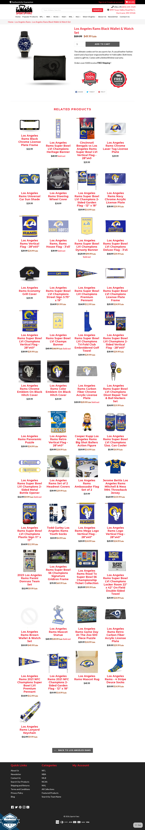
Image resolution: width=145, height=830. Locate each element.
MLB (65, 17)
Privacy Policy (17, 793)
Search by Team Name (51, 796)
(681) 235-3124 (128, 7)
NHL (72, 17)
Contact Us (125, 17)
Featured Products (50, 793)
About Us (102, 17)
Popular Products (30, 17)
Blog (13, 796)
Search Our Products (20, 781)
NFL (42, 17)
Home (18, 17)
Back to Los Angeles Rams (74, 750)
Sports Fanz (74, 816)
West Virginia (90, 17)
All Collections (48, 789)
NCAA (57, 17)
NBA (49, 17)
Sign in (101, 2)
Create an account (115, 2)
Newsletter (113, 17)
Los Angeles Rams (23, 22)
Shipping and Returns (20, 785)
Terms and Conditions (20, 789)
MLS (79, 17)
